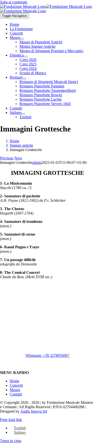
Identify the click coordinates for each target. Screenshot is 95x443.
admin (37, 162)
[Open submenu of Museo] (22, 39)
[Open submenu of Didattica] (26, 56)
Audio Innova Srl (33, 411)
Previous (6, 158)
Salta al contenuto (13, 2)
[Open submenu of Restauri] (24, 78)
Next (18, 158)
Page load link (11, 420)
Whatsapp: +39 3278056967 (47, 355)
